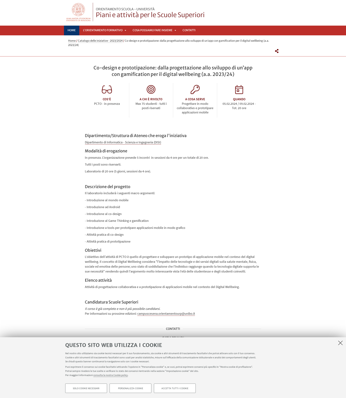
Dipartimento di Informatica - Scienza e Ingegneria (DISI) (123, 142)
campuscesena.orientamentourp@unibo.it (166, 313)
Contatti (189, 30)
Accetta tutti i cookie (174, 388)
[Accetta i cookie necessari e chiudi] (340, 343)
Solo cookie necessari (86, 388)
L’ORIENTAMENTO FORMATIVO (103, 30)
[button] (276, 51)
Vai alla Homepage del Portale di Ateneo (78, 12)
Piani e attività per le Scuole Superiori (150, 13)
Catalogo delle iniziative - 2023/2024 (100, 41)
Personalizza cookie (130, 388)
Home (72, 30)
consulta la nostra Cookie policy (110, 375)
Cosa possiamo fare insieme (152, 30)
